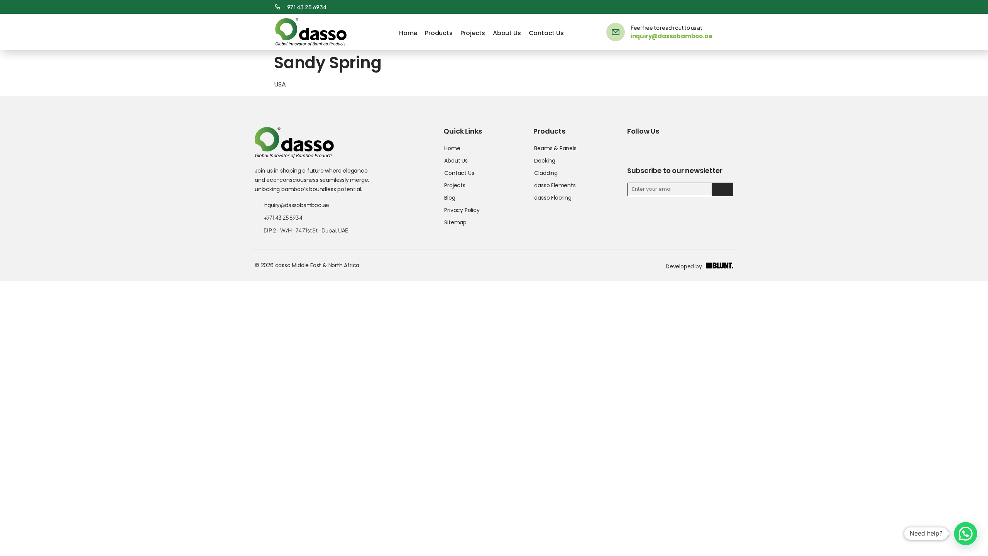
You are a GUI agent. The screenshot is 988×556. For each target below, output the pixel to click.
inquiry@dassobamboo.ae (671, 36)
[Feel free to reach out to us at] (615, 32)
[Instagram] (706, 7)
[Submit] (722, 189)
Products (438, 33)
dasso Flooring (552, 198)
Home (408, 33)
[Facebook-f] (680, 7)
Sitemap (455, 222)
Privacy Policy (461, 210)
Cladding (545, 173)
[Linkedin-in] (693, 7)
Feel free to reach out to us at (666, 27)
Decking (544, 160)
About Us (507, 33)
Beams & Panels (555, 148)
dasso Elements (554, 185)
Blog (449, 198)
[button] (965, 533)
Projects (472, 33)
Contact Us (546, 33)
